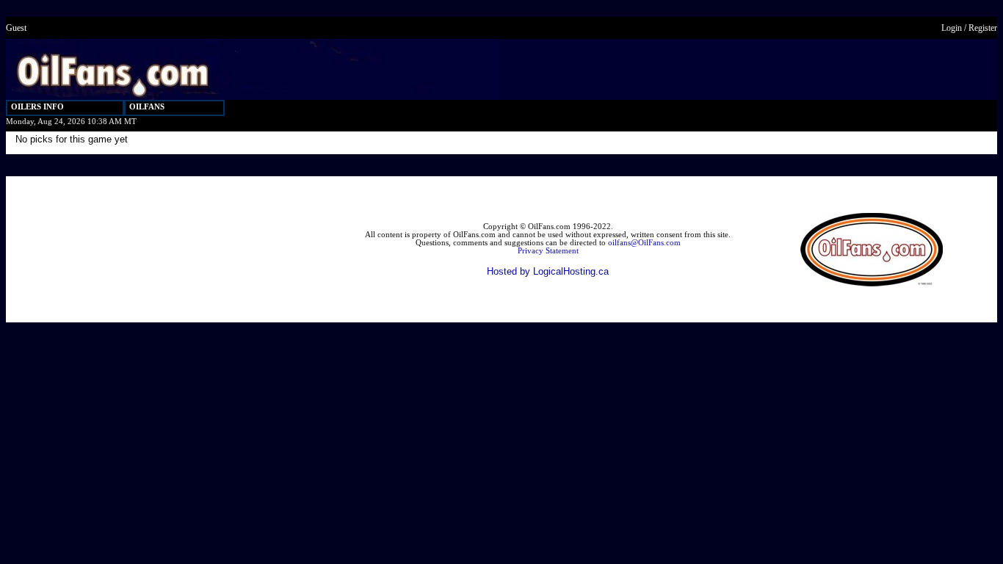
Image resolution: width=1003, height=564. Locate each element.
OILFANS (146, 107)
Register (982, 28)
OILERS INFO (37, 107)
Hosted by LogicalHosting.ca (548, 271)
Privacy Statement (548, 251)
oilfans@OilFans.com (644, 243)
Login (951, 28)
